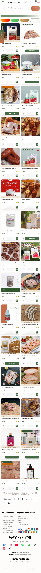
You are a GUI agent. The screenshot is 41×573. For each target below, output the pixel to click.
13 (36, 499)
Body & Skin (6, 524)
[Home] (8, 8)
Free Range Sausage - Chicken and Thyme (30, 325)
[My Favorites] (26, 2)
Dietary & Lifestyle (8, 516)
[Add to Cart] (17, 51)
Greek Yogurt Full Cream (7, 199)
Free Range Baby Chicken (8, 387)
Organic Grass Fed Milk (27, 105)
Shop (38, 13)
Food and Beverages (8, 520)
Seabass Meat (5, 480)
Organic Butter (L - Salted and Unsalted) (29, 450)
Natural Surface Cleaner (7, 449)
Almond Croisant (26, 137)
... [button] (27, 499)
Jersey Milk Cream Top (7, 324)
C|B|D (4, 518)
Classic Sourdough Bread (8, 105)
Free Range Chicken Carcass (29, 43)
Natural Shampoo (26, 480)
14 (3, 503)
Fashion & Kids (7, 528)
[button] (2, 2)
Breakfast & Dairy (8, 522)
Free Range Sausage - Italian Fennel (10, 418)
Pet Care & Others (8, 532)
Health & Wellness (8, 530)
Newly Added (24, 20)
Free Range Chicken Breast (28, 293)
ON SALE (5, 20)
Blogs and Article (23, 524)
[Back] (3, 8)
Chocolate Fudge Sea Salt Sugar (9, 262)
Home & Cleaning (7, 526)
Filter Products (2, 37)
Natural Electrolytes (26, 230)
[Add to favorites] (3, 51)
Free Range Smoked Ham (28, 387)
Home (34, 13)
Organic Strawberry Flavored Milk (30, 168)
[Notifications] (30, 2)
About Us (20, 520)
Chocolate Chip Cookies (27, 418)
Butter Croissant (26, 199)
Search (35, 7)
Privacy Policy (22, 516)
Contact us (21, 522)
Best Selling (15, 20)
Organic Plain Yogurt (6, 74)
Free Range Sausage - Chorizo (9, 168)
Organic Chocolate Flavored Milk (29, 262)
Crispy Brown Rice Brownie (8, 293)
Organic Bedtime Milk (7, 230)
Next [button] (9, 503)
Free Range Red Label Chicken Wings (29, 356)
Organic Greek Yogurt (27, 74)
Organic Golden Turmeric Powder (9, 355)
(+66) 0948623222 (23, 552)
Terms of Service (23, 518)
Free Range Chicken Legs (8, 137)
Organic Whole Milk (6, 43)
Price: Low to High (35, 20)
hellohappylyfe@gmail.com (23, 554)
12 (32, 499)
